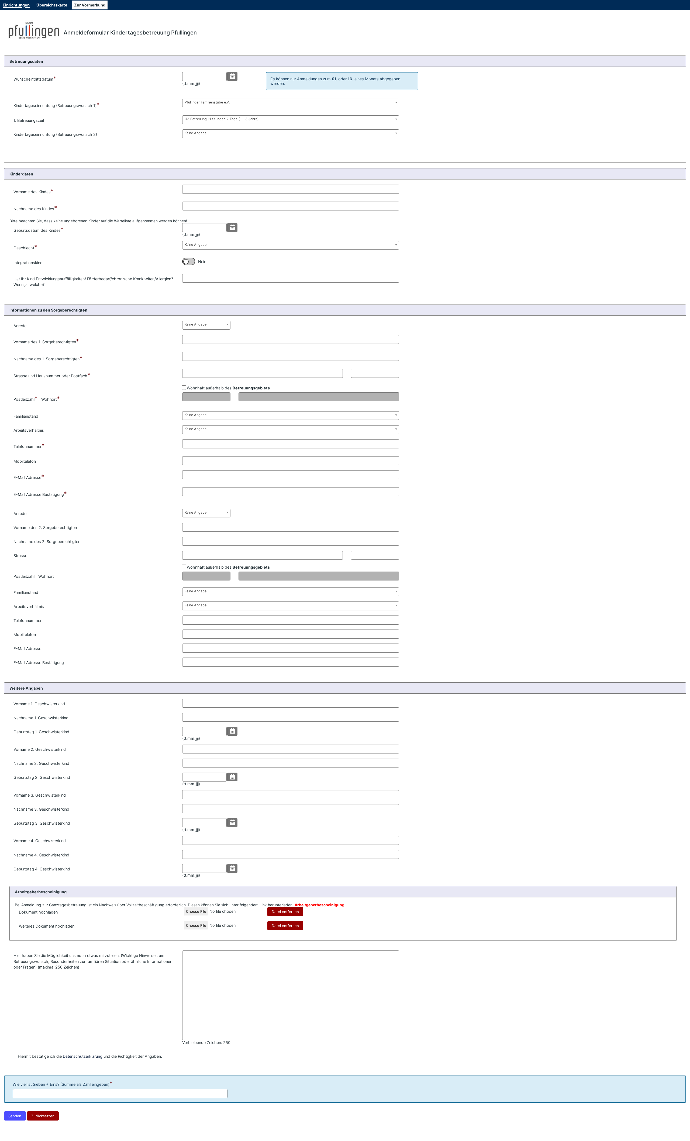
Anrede (19, 325)
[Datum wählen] (232, 76)
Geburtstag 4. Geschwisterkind (41, 869)
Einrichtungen (16, 5)
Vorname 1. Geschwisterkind (39, 703)
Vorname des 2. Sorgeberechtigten (45, 527)
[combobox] (290, 103)
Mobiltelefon (24, 461)
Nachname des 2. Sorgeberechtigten (46, 541)
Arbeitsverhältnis (28, 430)
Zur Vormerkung (89, 5)
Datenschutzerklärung (82, 1056)
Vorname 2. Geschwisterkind (39, 749)
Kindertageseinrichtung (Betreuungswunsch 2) (55, 134)
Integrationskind (28, 262)
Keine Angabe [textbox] (195, 133)
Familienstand (25, 416)
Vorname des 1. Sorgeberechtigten (46, 341)
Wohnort (50, 398)
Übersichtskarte (51, 5)
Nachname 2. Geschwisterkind (41, 763)
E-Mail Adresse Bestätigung (40, 493)
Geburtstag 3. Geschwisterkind (41, 823)
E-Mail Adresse (28, 476)
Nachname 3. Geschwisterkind (41, 809)
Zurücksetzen (42, 1116)
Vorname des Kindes (33, 191)
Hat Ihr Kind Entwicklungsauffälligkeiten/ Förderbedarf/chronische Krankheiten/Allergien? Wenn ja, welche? (93, 281)
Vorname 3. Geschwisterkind (39, 795)
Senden (14, 1116)
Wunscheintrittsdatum (34, 78)
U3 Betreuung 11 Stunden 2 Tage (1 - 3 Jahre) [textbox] (222, 119)
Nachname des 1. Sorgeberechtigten (47, 358)
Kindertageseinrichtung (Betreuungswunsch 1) (56, 104)
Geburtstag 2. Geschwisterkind (41, 777)
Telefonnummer (28, 445)
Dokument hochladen (38, 912)
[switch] (188, 261)
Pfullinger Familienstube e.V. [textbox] (207, 102)
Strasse (20, 555)
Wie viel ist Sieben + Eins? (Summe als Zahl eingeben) (62, 1083)
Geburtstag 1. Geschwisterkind (41, 731)
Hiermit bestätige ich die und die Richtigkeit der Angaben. (89, 1056)
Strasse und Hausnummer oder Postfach (51, 375)
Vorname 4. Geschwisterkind (39, 840)
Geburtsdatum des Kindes (38, 229)
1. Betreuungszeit (28, 120)
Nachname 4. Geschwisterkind (41, 855)
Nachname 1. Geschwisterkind (40, 717)
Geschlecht (25, 247)
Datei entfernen (285, 912)
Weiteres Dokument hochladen (46, 926)
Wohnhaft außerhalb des (228, 388)
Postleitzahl (25, 398)
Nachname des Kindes (35, 208)
